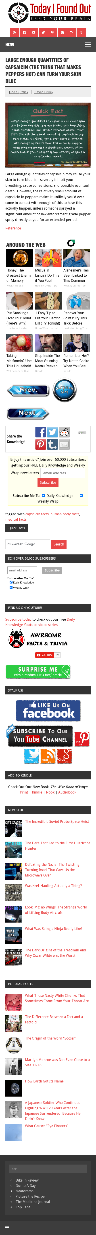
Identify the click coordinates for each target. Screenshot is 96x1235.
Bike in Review (27, 1180)
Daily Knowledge (59, 496)
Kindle (37, 792)
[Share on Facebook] (40, 432)
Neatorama (24, 1191)
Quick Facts (16, 528)
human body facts (64, 514)
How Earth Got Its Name (44, 1081)
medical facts (16, 519)
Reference (13, 228)
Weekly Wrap (48, 501)
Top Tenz (23, 1207)
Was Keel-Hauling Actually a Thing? (53, 886)
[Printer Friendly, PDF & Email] (83, 433)
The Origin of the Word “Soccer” (50, 1038)
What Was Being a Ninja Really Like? (53, 929)
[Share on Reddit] (64, 432)
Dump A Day (26, 1186)
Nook (50, 792)
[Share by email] (64, 444)
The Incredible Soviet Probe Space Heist (57, 821)
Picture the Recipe (30, 1196)
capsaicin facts (37, 514)
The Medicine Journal (33, 1202)
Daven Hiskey (43, 92)
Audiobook (67, 792)
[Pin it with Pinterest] (40, 444)
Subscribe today (18, 619)
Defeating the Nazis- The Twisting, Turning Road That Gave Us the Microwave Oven (52, 869)
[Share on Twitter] (52, 432)
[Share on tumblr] (52, 444)
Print (24, 792)
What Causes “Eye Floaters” (46, 1126)
